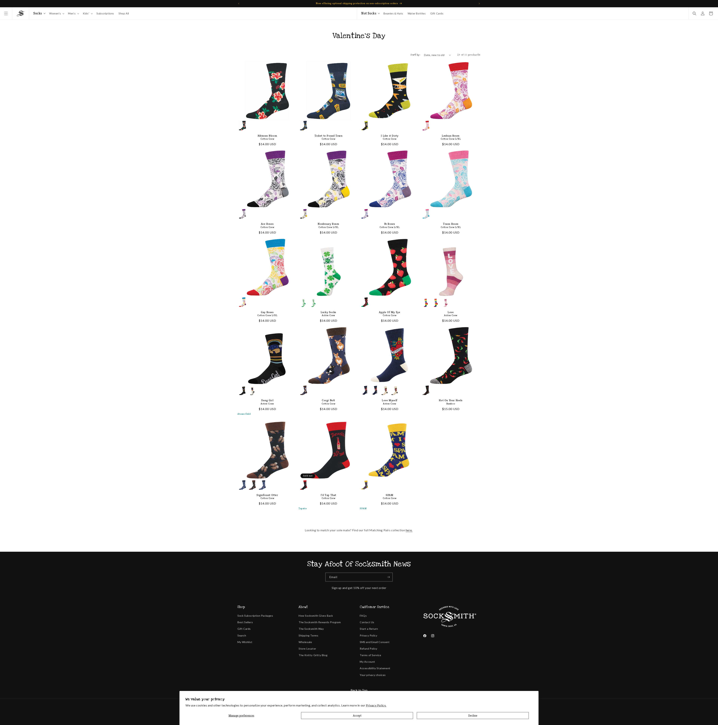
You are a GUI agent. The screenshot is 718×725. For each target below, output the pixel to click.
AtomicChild (244, 413)
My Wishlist (244, 642)
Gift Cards (244, 628)
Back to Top (359, 690)
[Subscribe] (388, 577)
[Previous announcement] (239, 3)
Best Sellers (245, 622)
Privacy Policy (368, 635)
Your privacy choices (373, 675)
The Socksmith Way (311, 628)
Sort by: (415, 55)
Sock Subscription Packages (255, 615)
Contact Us (367, 622)
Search (241, 635)
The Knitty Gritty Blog (313, 655)
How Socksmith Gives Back (316, 615)
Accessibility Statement (375, 668)
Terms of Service (370, 655)
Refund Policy (368, 648)
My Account (367, 661)
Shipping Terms (308, 635)
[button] (6, 13)
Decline (472, 716)
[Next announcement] (479, 3)
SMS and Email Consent (375, 642)
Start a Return (369, 628)
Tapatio (303, 508)
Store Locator (307, 648)
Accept (357, 716)
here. (409, 530)
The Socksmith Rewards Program (320, 622)
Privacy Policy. (376, 705)
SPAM (363, 508)
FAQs (363, 615)
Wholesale (305, 642)
